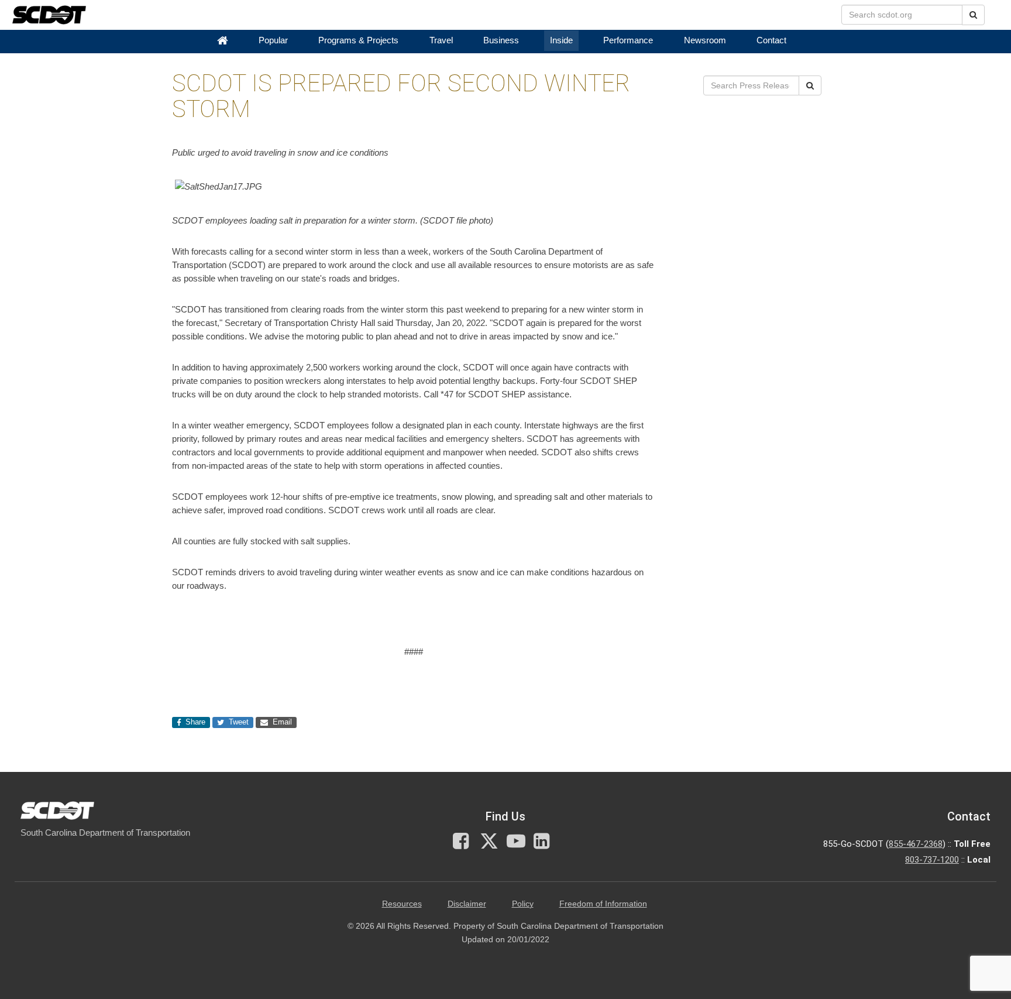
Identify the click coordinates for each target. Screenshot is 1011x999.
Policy (523, 904)
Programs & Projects (358, 40)
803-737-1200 (932, 859)
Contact (771, 40)
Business (501, 40)
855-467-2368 (916, 844)
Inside (561, 40)
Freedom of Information (603, 904)
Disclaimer (467, 904)
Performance (628, 40)
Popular (273, 40)
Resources (402, 904)
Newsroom (705, 40)
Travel (441, 40)
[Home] (222, 40)
